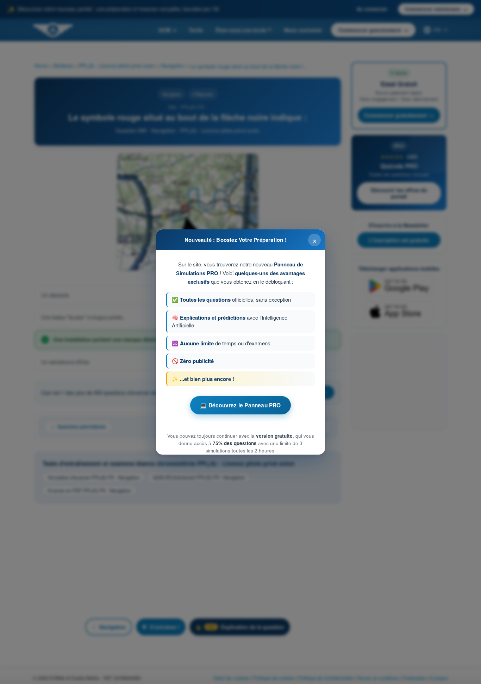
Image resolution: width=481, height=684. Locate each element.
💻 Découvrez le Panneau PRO (240, 405)
